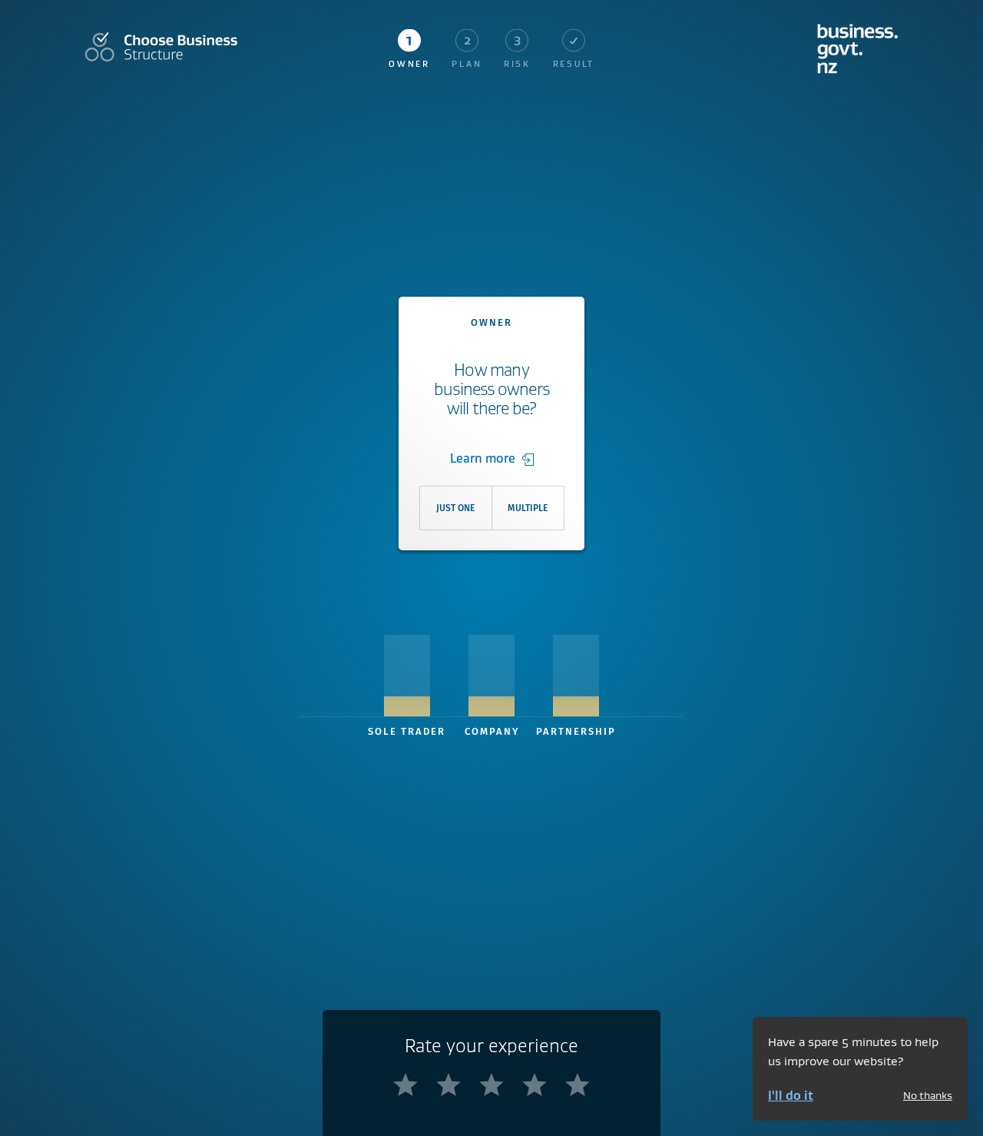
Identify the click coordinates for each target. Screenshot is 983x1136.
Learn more (482, 458)
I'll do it (790, 1095)
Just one (455, 508)
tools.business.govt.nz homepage (858, 48)
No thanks (927, 1095)
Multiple (528, 508)
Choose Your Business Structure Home (161, 47)
